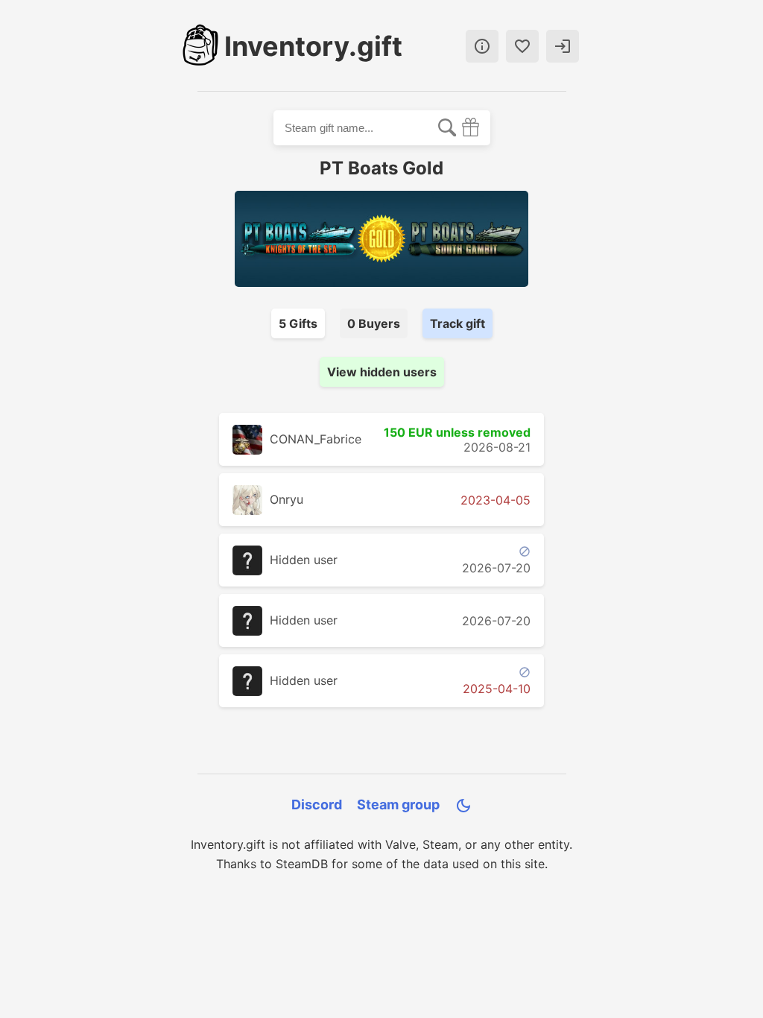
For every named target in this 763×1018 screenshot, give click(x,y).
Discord (316, 804)
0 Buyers (373, 323)
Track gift (457, 323)
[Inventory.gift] (200, 46)
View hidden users (382, 371)
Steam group (398, 804)
